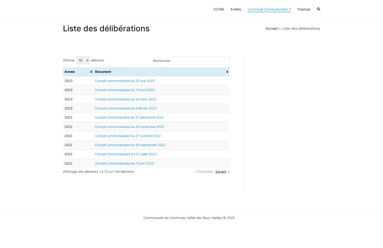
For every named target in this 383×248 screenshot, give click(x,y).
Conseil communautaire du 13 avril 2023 (125, 90)
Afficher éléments (83, 60)
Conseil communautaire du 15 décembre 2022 (129, 117)
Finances (304, 9)
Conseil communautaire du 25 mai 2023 (124, 81)
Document (103, 71)
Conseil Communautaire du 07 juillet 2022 (126, 154)
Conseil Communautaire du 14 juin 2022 (124, 163)
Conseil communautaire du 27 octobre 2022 (128, 136)
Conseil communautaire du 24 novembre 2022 (129, 127)
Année (69, 71)
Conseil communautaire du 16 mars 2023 (125, 99)
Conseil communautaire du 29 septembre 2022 (130, 145)
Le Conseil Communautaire (267, 9)
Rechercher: (162, 61)
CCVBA (218, 9)
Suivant (220, 171)
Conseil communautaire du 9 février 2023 (125, 108)
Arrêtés (236, 9)
